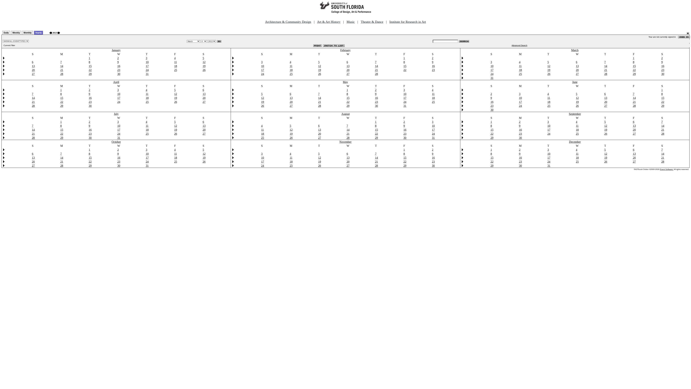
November (345, 141)
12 (204, 62)
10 (147, 62)
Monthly (28, 33)
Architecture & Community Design (288, 22)
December (575, 141)
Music (351, 22)
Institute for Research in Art (407, 22)
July (116, 113)
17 (147, 66)
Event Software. (666, 169)
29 (90, 73)
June (574, 82)
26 (204, 69)
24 (147, 69)
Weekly (16, 33)
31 (147, 73)
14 (61, 66)
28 (61, 73)
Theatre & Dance (372, 22)
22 (90, 69)
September (575, 113)
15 (90, 66)
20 (33, 69)
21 (61, 69)
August (345, 113)
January (116, 50)
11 (175, 62)
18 (175, 66)
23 (118, 69)
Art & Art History (328, 22)
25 (175, 69)
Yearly (38, 33)
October (116, 141)
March (575, 50)
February (345, 50)
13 (33, 66)
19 (204, 66)
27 (33, 73)
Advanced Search (519, 45)
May (345, 82)
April (116, 82)
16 (118, 66)
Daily (6, 33)
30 (118, 73)
